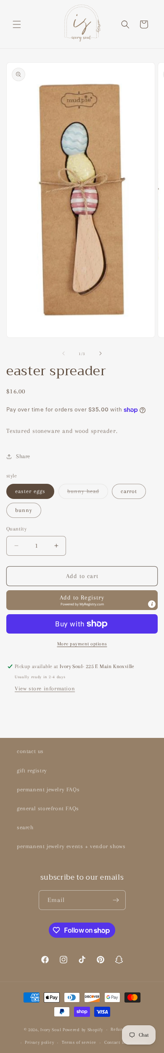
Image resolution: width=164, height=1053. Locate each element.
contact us (30, 751)
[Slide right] (100, 353)
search (25, 827)
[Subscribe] (116, 900)
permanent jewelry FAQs (48, 789)
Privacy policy (39, 1042)
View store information (45, 688)
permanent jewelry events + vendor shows (71, 846)
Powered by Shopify (83, 1029)
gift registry (32, 770)
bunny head (87, 493)
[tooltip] (152, 604)
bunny (23, 510)
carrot (129, 491)
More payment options (82, 644)
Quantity (16, 529)
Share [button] (23, 456)
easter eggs (30, 491)
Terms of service (79, 1042)
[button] (17, 24)
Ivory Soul (50, 1029)
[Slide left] (63, 353)
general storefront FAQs (48, 808)
